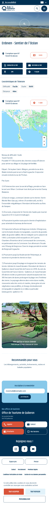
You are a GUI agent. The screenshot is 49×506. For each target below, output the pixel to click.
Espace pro (13, 461)
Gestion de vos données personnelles (35, 474)
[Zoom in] (44, 137)
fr (41, 2)
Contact (33, 424)
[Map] (24, 129)
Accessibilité (9, 2)
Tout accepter (14, 491)
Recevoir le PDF (37, 65)
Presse (36, 461)
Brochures (10, 431)
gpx (12, 72)
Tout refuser (35, 491)
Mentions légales (33, 469)
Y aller (36, 72)
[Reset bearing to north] (44, 145)
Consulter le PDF (12, 65)
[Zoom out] (44, 141)
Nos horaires (35, 431)
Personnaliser (24, 499)
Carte (40, 55)
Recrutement (22, 469)
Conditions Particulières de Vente (12, 474)
